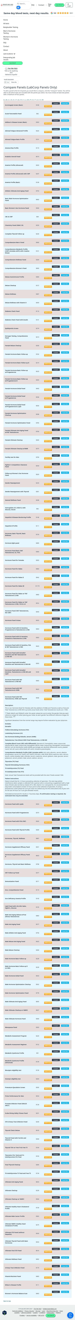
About (5, 50)
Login (69, 6)
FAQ (32, 5)
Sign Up (49, 5)
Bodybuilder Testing (10, 27)
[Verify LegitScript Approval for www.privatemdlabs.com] (4, 1313)
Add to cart (48, 106)
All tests (6, 23)
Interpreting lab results (9, 58)
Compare (55, 103)
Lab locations (8, 54)
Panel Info (65, 103)
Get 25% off (59, 5)
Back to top (7, 1301)
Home (5, 20)
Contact (41, 5)
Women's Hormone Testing (10, 38)
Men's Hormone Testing (9, 32)
